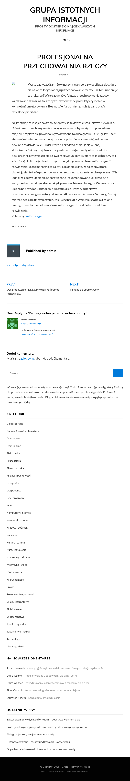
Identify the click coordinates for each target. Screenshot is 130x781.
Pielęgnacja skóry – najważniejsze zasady (30, 734)
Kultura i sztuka (16, 542)
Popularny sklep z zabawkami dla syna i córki (51, 675)
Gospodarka (14, 490)
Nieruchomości (15, 579)
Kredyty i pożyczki (17, 527)
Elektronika (13, 453)
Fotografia (13, 483)
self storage (34, 216)
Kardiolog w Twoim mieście (44, 697)
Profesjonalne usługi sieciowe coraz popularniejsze (50, 690)
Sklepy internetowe (18, 601)
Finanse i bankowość (18, 475)
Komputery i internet (19, 512)
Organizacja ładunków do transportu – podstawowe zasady (41, 749)
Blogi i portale (15, 423)
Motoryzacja (14, 572)
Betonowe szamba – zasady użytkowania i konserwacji (38, 741)
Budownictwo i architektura (23, 431)
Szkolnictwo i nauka (18, 631)
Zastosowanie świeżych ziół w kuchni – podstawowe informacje (43, 719)
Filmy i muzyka (15, 468)
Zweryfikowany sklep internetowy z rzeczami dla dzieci (57, 682)
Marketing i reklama (18, 557)
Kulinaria (12, 535)
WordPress (84, 771)
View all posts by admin (20, 264)
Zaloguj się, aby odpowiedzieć (37, 334)
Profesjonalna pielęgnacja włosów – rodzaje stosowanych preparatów (47, 726)
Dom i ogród (14, 438)
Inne (24, 226)
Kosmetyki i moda (17, 520)
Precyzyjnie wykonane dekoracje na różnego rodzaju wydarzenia (66, 668)
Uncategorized (15, 646)
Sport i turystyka (16, 624)
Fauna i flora (14, 460)
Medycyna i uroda (17, 564)
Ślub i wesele (14, 609)
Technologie (14, 638)
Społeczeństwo (16, 616)
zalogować (27, 358)
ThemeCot (62, 771)
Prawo (10, 586)
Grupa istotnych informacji (76, 766)
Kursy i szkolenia (16, 549)
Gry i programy (15, 497)
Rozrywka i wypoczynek (21, 594)
